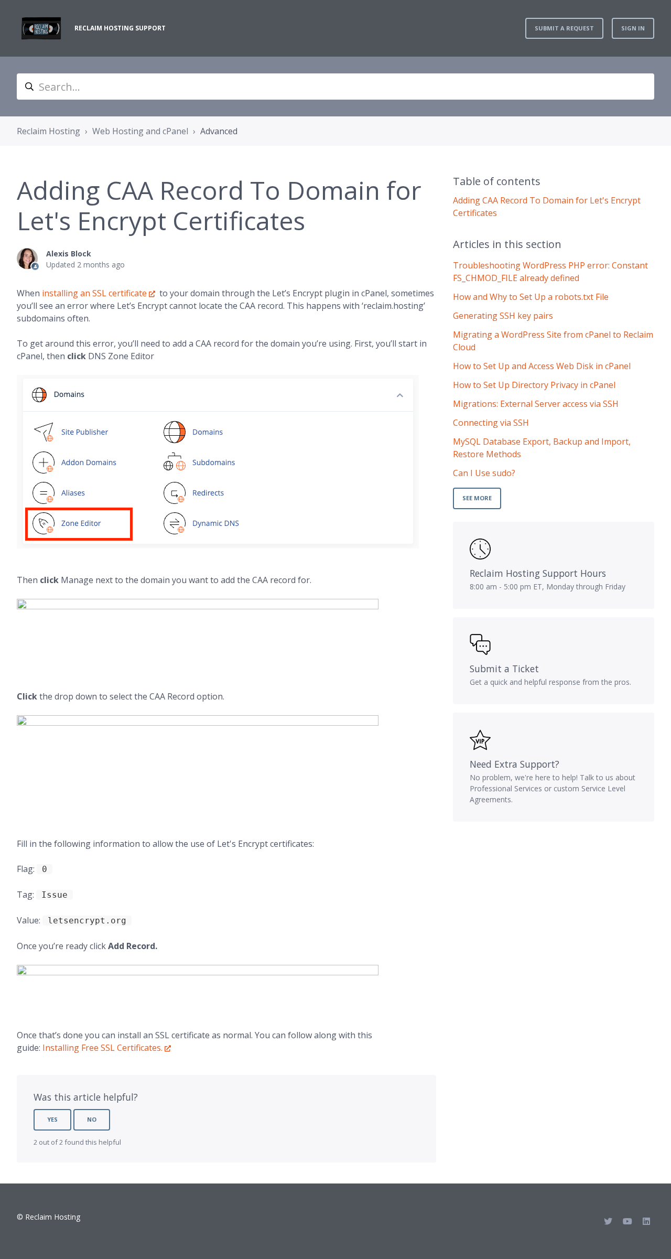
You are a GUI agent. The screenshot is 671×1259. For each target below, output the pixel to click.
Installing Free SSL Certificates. (102, 1047)
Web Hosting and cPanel (140, 131)
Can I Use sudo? (484, 473)
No (91, 1119)
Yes (52, 1119)
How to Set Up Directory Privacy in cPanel (534, 385)
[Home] (41, 28)
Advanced (218, 131)
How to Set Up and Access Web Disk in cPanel (542, 366)
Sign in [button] (633, 28)
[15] (197, 631)
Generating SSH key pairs (503, 315)
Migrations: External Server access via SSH (536, 404)
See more (477, 498)
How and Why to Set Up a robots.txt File (531, 297)
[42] (197, 763)
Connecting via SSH (491, 422)
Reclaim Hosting (48, 131)
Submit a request (564, 28)
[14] (197, 983)
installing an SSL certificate (94, 293)
